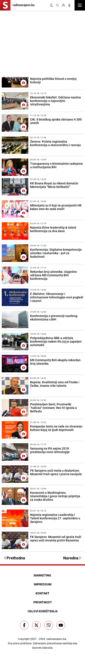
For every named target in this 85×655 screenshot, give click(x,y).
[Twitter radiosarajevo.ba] (36, 625)
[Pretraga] (57, 5)
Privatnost (42, 602)
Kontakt (42, 593)
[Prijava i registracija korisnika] (63, 5)
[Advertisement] (32, 43)
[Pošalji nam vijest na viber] (48, 625)
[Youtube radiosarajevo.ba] (60, 625)
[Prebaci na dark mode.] (51, 5)
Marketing (42, 575)
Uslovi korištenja (43, 611)
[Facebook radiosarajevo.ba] (24, 625)
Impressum (42, 584)
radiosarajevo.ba (56, 639)
